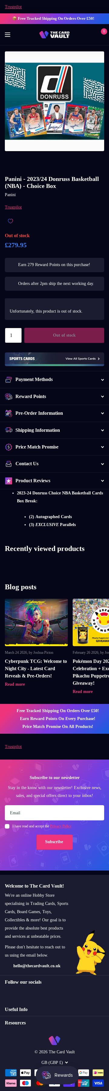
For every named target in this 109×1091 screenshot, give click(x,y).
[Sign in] (91, 34)
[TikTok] (33, 993)
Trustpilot (13, 7)
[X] (19, 993)
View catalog (8, 34)
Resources (15, 1022)
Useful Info (16, 1009)
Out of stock (64, 335)
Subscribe (54, 842)
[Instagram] (7, 993)
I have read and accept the (41, 826)
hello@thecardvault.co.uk (37, 966)
